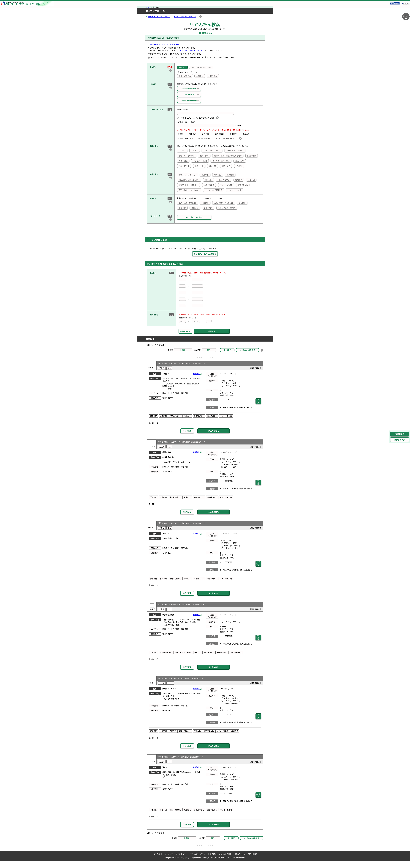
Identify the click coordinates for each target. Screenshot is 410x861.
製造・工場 (239, 160)
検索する (400, 434)
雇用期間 (230, 174)
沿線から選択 (189, 94)
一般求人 (182, 67)
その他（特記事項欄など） (226, 138)
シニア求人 (208, 208)
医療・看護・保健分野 (187, 202)
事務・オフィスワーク (234, 150)
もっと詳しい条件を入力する (191, 50)
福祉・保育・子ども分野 (223, 202)
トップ (148, 7)
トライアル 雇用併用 (213, 190)
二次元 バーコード (258, 400)
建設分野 (242, 202)
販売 (194, 150)
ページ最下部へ (405, 15)
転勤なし (194, 185)
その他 (239, 166)
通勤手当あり (209, 185)
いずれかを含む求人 (187, 117)
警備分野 (182, 208)
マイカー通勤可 (226, 185)
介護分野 (205, 202)
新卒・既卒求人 (185, 76)
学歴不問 (251, 179)
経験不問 (238, 179)
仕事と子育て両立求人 (226, 208)
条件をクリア (185, 331)
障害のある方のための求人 (201, 67)
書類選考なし (243, 185)
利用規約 (213, 854)
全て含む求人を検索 (206, 117)
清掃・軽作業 (184, 166)
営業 (182, 150)
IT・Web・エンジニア (221, 160)
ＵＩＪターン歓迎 (234, 190)
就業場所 (234, 134)
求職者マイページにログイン (159, 16)
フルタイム (183, 72)
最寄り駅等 (220, 134)
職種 (182, 134)
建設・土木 (199, 166)
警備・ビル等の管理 (186, 155)
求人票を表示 (213, 431)
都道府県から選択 (189, 88)
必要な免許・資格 (187, 138)
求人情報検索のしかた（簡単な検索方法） (164, 44)
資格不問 (182, 185)
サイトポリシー (181, 854)
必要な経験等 (205, 138)
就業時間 (208, 179)
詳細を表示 (187, 430)
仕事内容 (206, 134)
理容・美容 (226, 166)
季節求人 (199, 76)
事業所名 (193, 134)
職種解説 (196, 373)
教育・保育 (204, 155)
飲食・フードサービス (212, 150)
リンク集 (156, 854)
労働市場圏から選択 (189, 100)
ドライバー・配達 (200, 160)
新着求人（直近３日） (187, 174)
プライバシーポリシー (198, 854)
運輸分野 (194, 208)
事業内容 (247, 134)
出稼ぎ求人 (212, 76)
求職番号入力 (205, 33)
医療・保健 (251, 155)
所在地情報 (252, 854)
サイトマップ (168, 854)
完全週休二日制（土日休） (189, 179)
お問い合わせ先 (240, 854)
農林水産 (212, 166)
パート (195, 72)
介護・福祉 (183, 160)
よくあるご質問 (225, 854)
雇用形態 (205, 174)
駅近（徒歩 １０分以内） (189, 190)
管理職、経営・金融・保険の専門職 (228, 155)
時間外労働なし (224, 179)
